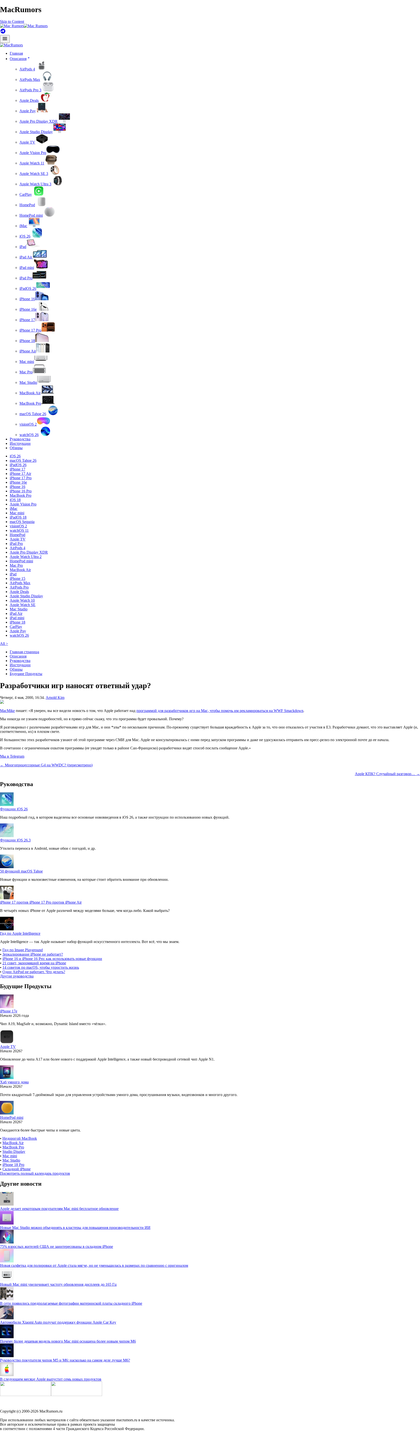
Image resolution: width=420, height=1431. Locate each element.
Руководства (20, 439)
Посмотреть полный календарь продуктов (35, 1173)
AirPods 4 (27, 69)
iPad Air (26, 257)
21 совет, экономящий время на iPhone (34, 963)
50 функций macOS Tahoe (21, 871)
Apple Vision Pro (32, 153)
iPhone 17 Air (20, 473)
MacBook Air (30, 393)
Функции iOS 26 (14, 809)
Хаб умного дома (14, 1082)
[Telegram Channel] (3, 33)
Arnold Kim (55, 697)
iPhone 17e (8, 1011)
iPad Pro (26, 278)
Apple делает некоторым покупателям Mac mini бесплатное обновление (59, 1209)
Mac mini (26, 362)
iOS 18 (15, 500)
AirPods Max (29, 79)
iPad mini (26, 268)
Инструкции (20, 443)
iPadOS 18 (18, 517)
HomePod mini (31, 215)
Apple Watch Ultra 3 (35, 184)
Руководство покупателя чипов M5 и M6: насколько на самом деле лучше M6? (65, 1360)
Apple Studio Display (36, 132)
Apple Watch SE (22, 605)
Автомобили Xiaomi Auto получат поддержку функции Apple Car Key (58, 1322)
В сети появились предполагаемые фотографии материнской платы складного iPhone (71, 1303)
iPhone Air (27, 351)
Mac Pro (26, 372)
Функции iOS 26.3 (15, 840)
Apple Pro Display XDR (38, 121)
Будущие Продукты (26, 674)
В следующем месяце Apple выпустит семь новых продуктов (50, 1379)
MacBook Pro (30, 403)
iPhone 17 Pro (30, 330)
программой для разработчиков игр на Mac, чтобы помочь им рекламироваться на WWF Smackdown (219, 711)
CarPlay (25, 194)
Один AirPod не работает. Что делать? (33, 972)
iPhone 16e (28, 309)
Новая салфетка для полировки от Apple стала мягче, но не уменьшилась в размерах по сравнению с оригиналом (94, 1265)
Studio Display (13, 1151)
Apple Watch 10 (22, 600)
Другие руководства (17, 976)
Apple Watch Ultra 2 (26, 557)
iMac (23, 226)
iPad (22, 247)
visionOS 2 (28, 424)
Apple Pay (27, 111)
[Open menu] (5, 39)
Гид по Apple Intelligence (20, 933)
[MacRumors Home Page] (24, 26)
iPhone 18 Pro (13, 1165)
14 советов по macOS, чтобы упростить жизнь (40, 967)
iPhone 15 (17, 578)
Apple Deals (29, 100)
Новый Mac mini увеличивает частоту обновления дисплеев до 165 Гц (58, 1284)
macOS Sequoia (22, 522)
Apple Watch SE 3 (33, 173)
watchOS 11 (19, 530)
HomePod (27, 205)
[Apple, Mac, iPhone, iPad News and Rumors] (11, 45)
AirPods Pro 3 (30, 90)
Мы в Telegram (12, 756)
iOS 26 (24, 236)
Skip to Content (12, 21)
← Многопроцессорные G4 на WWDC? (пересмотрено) (46, 765)
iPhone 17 (27, 320)
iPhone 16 (27, 299)
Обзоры (16, 448)
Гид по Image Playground (22, 950)
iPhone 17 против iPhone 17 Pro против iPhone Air (41, 902)
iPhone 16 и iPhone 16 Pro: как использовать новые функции (52, 959)
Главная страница (24, 652)
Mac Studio (28, 382)
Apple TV (27, 142)
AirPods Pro (19, 587)
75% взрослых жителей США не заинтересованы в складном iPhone (56, 1246)
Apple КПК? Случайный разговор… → (387, 774)
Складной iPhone (16, 1169)
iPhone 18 (27, 341)
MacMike (7, 711)
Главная (16, 53)
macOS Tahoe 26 (32, 414)
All (4, 644)
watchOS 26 (29, 435)
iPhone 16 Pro (21, 491)
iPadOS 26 (27, 288)
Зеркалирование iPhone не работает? (32, 954)
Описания (18, 656)
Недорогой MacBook (19, 1138)
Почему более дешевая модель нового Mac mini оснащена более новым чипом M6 (68, 1341)
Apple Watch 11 (31, 163)
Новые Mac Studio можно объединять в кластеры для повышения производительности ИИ (75, 1227)
